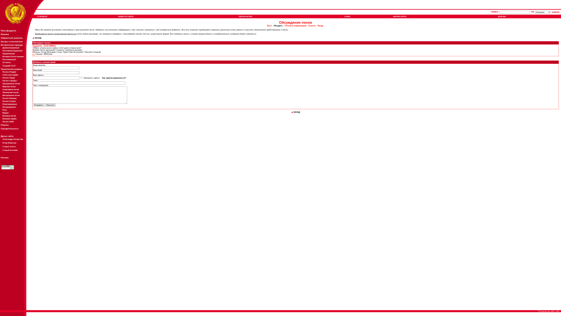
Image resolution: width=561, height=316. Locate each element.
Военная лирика (9, 119)
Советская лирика (10, 75)
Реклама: (5, 158)
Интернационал (9, 107)
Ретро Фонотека (9, 143)
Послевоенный (9, 60)
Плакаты (5, 125)
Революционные (9, 104)
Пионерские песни (10, 92)
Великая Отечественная (13, 57)
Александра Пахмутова (12, 139)
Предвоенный (8, 54)
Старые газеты (9, 147)
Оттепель (6, 62)
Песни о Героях (9, 101)
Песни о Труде (8, 78)
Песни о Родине (9, 72)
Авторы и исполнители (12, 42)
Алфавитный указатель (12, 38)
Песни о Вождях (9, 98)
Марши (5, 113)
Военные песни (9, 116)
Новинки (5, 34)
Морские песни (8, 87)
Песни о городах (9, 81)
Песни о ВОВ (8, 122)
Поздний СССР (8, 66)
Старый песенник (10, 150)
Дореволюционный (10, 48)
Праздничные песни (11, 84)
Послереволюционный (12, 51)
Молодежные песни (11, 95)
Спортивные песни (10, 90)
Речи (4, 110)
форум (166, 34)
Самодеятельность (10, 129)
